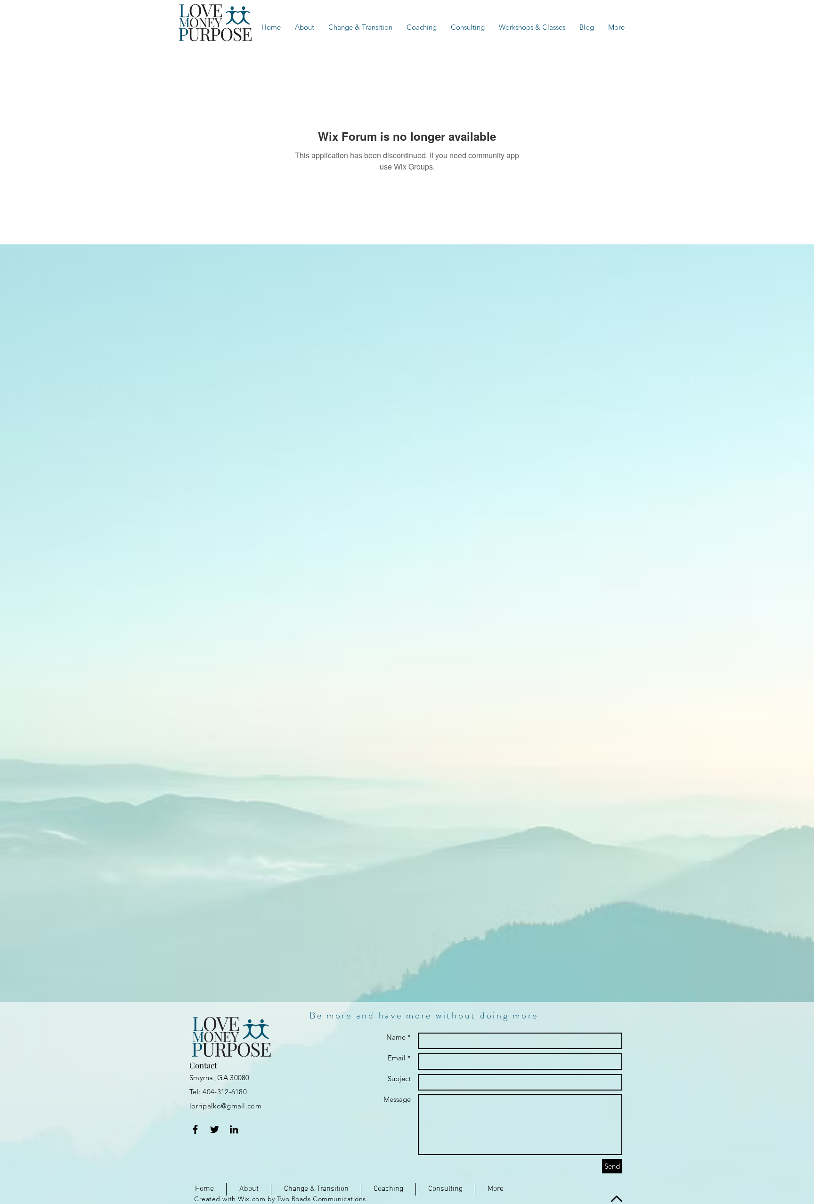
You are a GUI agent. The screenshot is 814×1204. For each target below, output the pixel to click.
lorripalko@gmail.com (225, 1105)
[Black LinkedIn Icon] (234, 1129)
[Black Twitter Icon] (214, 1129)
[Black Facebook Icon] (195, 1129)
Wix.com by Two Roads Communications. (303, 1199)
